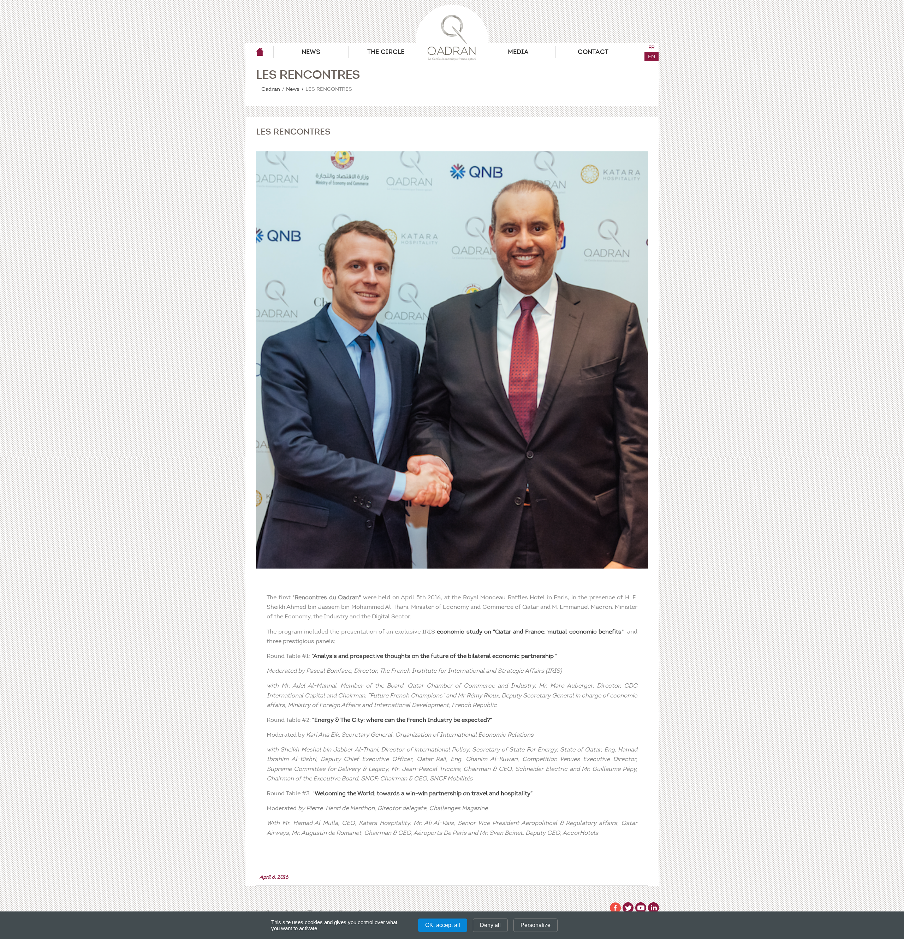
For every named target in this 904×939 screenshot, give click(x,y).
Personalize (536, 925)
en (651, 56)
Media (518, 52)
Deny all (490, 925)
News (311, 52)
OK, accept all (442, 925)
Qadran (259, 52)
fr (651, 47)
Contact (593, 52)
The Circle (385, 52)
